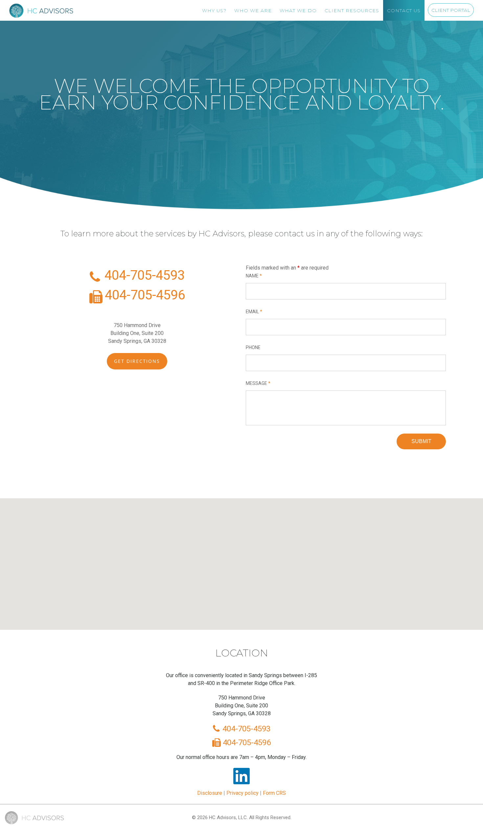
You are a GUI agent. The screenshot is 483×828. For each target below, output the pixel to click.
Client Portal (450, 10)
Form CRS (274, 793)
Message (258, 383)
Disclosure (209, 793)
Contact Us (404, 10)
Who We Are (253, 10)
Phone (253, 347)
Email (254, 311)
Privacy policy (242, 793)
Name (254, 275)
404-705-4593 (143, 275)
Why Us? (214, 10)
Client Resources (352, 10)
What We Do (298, 10)
